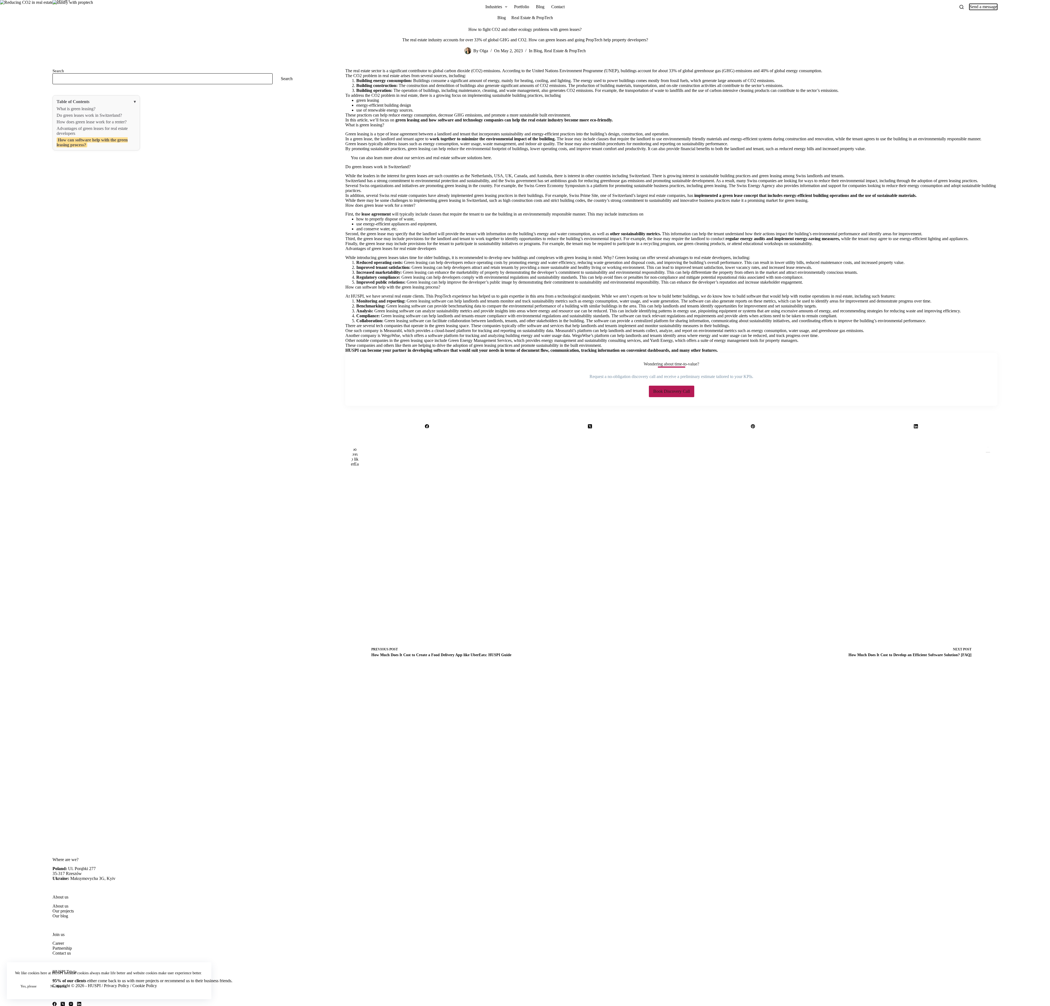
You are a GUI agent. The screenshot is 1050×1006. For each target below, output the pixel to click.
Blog (540, 6)
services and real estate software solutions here (451, 157)
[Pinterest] (753, 426)
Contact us (61, 953)
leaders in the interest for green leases (395, 175)
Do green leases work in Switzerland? (89, 115)
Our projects (63, 911)
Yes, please (29, 986)
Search (58, 71)
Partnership (62, 948)
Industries (493, 6)
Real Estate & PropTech (532, 17)
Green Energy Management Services (480, 340)
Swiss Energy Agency (756, 185)
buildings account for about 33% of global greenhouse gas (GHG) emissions (686, 70)
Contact (558, 6)
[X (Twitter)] (590, 426)
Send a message (983, 6)
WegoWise (390, 335)
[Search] (961, 7)
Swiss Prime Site (583, 195)
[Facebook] (426, 426)
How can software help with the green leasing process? (92, 142)
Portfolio (521, 6)
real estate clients (409, 296)
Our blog (60, 916)
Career (58, 943)
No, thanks (58, 986)
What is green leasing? (76, 108)
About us (60, 906)
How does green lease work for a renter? (92, 122)
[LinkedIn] (916, 426)
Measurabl (393, 330)
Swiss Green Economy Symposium (554, 185)
